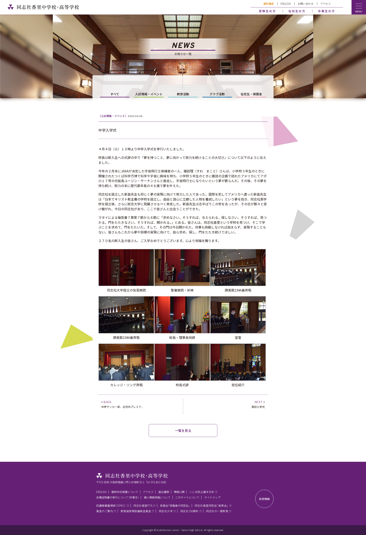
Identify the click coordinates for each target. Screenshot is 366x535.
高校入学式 (258, 407)
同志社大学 (166, 511)
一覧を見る (183, 430)
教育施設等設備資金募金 (136, 511)
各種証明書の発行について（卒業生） (117, 497)
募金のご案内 (104, 511)
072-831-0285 (158, 482)
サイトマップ (212, 497)
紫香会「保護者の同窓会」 (175, 505)
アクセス (325, 4)
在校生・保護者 (251, 94)
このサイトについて (187, 497)
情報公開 (179, 492)
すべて (114, 94)
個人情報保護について (157, 497)
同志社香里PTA (142, 505)
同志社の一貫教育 (217, 511)
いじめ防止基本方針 (201, 492)
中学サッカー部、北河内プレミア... (122, 407)
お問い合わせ (306, 4)
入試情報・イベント (149, 94)
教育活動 (183, 94)
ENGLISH (286, 4)
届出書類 (163, 492)
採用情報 (264, 499)
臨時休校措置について (125, 492)
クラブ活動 (217, 94)
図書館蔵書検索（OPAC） (111, 505)
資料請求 (268, 4)
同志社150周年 (189, 511)
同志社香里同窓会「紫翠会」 (211, 505)
